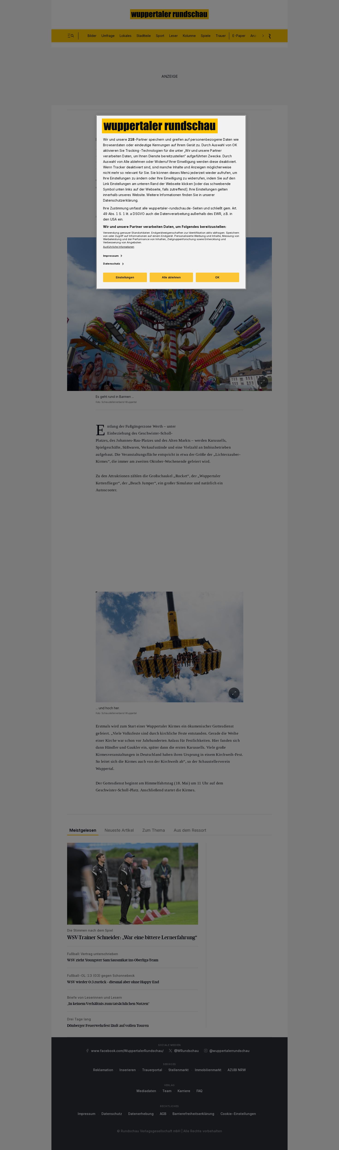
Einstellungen (125, 277)
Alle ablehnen (171, 277)
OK (217, 277)
